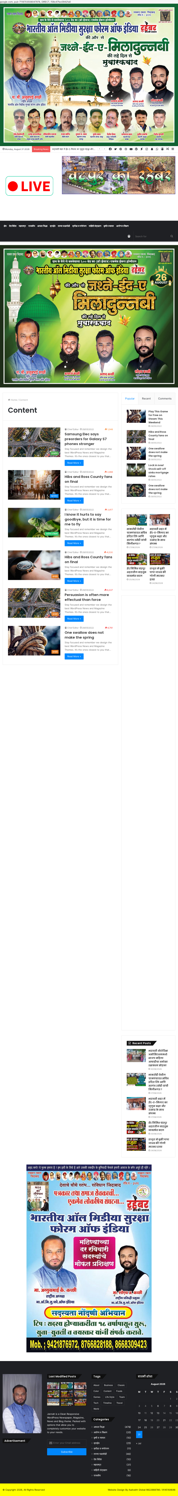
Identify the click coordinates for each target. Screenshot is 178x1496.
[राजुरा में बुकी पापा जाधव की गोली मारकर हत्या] (160, 559)
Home (13, 399)
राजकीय (31, 226)
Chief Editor (73, 429)
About (96, 1385)
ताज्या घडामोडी (64, 226)
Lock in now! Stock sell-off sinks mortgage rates (158, 470)
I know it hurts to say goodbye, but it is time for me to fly (88, 519)
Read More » (74, 462)
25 (145, 1427)
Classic (121, 1385)
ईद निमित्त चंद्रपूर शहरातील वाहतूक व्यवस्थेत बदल (72, 149)
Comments (165, 398)
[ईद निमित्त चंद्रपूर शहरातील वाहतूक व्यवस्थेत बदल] (137, 559)
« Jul (138, 1443)
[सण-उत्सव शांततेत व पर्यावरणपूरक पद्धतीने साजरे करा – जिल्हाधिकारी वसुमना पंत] (53, 1402)
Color (96, 1391)
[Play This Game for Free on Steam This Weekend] (136, 416)
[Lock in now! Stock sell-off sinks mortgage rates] (136, 470)
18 (145, 1420)
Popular (130, 398)
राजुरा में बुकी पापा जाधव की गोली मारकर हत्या (158, 574)
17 (139, 1420)
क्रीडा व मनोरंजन (79, 226)
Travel (119, 1403)
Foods (119, 1391)
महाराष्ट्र (22, 226)
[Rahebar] (30, 186)
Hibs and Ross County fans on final (158, 435)
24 (139, 1427)
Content (107, 1391)
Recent (146, 398)
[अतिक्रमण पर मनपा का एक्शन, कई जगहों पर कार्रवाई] (80, 1393)
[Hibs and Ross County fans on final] (136, 436)
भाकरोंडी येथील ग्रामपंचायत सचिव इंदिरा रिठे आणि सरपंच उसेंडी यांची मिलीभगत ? (137, 536)
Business (108, 1385)
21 (164, 1420)
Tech (96, 1403)
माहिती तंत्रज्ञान (95, 226)
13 (158, 1413)
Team (122, 1397)
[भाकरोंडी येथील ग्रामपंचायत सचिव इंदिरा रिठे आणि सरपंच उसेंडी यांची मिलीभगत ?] (137, 520)
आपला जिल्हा (42, 226)
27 (158, 1427)
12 (152, 1413)
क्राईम (52, 226)
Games (97, 1397)
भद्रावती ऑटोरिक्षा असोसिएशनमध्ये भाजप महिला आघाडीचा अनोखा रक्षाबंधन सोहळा (158, 1058)
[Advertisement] (148, 654)
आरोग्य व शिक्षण (122, 226)
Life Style (109, 1397)
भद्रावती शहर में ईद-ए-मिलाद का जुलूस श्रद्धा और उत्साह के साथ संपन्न (159, 536)
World (96, 1408)
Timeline (107, 1403)
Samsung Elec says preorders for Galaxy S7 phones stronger (86, 439)
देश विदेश (12, 226)
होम (5, 226)
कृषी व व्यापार (109, 226)
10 (139, 1413)
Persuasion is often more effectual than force (87, 597)
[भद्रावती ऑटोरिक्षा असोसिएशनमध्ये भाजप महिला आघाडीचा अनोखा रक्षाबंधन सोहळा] (136, 1055)
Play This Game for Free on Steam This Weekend (158, 417)
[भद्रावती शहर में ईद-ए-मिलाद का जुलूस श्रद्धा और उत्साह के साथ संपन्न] (160, 520)
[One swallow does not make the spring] (136, 453)
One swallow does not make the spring (84, 635)
